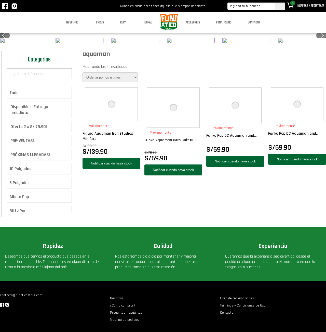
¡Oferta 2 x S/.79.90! (28, 127)
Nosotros (72, 22)
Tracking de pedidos (124, 319)
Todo (14, 93)
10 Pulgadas (20, 169)
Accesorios (193, 22)
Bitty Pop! (18, 211)
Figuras (147, 22)
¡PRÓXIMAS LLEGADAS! (29, 155)
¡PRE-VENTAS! (21, 141)
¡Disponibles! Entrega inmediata (28, 110)
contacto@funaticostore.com (21, 295)
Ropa (123, 22)
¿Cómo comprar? (122, 305)
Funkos (99, 22)
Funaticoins (224, 22)
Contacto (254, 22)
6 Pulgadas (19, 183)
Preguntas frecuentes (126, 312)
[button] (322, 35)
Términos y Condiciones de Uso (243, 305)
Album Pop (19, 197)
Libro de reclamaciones (237, 298)
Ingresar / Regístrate (310, 6)
